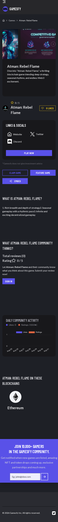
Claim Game (15, 172)
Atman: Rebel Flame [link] (28, 20)
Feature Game (43, 172)
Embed (17, 181)
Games (12, 20)
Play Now (29, 153)
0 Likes (50, 108)
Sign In (8, 281)
